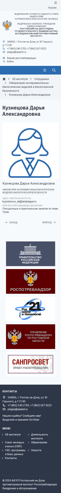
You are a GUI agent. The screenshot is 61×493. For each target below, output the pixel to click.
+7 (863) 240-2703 (16, 48)
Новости (36, 450)
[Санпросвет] (30, 364)
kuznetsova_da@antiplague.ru (19, 201)
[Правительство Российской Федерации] (30, 253)
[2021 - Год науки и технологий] (30, 309)
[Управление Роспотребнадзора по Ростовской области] (30, 336)
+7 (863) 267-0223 (36, 48)
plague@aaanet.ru (16, 52)
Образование (39, 442)
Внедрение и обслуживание (19, 488)
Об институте (13, 434)
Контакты (11, 458)
